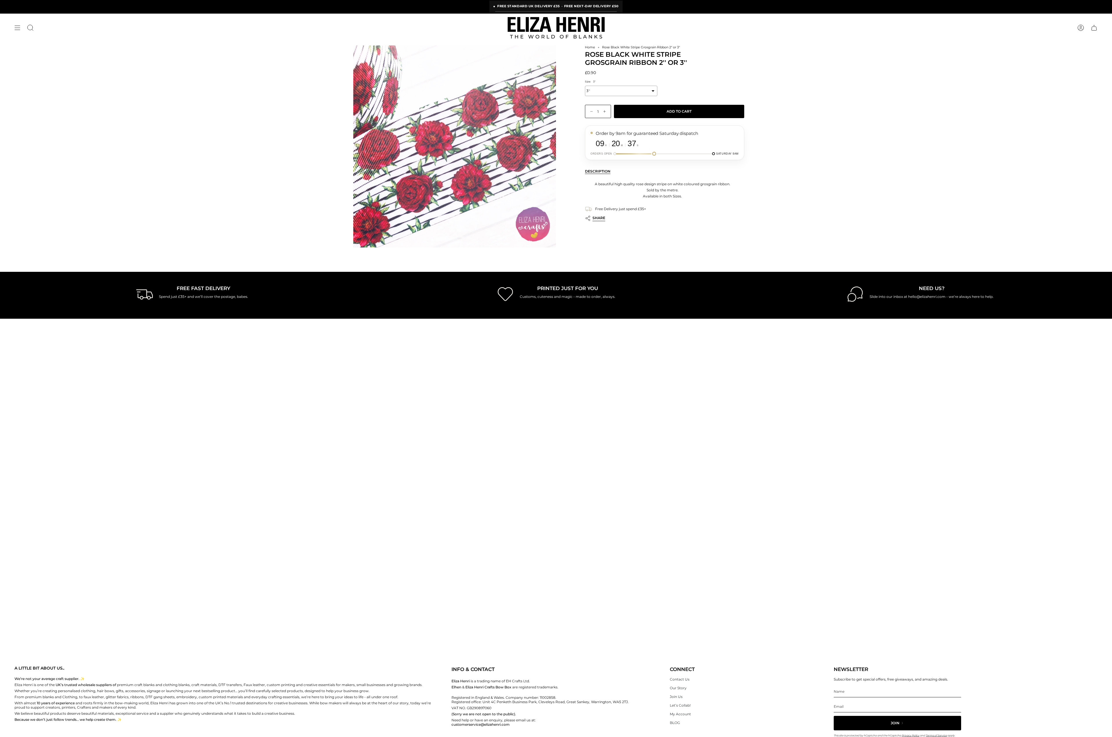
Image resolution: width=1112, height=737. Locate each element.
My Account (680, 714)
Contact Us (679, 679)
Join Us (676, 696)
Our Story (678, 688)
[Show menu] (17, 27)
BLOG (675, 722)
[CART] (1094, 27)
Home (590, 47)
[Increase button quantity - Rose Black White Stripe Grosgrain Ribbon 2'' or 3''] (606, 111)
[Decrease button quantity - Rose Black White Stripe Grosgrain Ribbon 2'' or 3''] (590, 111)
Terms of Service (936, 735)
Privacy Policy (910, 735)
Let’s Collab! (680, 705)
